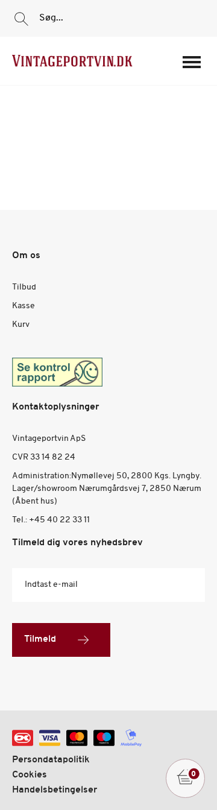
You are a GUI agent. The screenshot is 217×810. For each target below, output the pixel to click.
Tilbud (24, 287)
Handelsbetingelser (54, 790)
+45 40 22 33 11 (59, 520)
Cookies (29, 775)
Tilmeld (40, 639)
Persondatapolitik (51, 760)
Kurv (21, 324)
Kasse (23, 306)
